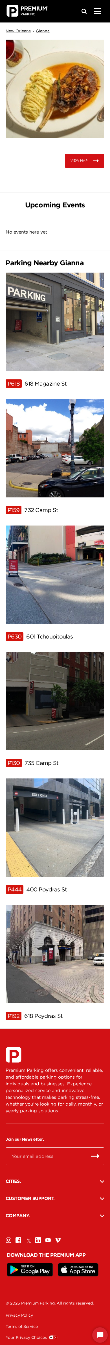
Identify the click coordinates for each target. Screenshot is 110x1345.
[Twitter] (28, 1240)
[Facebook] (18, 1240)
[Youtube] (48, 1240)
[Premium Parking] (13, 1055)
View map (79, 160)
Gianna (43, 31)
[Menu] (97, 11)
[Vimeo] (58, 1240)
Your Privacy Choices (26, 1337)
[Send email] (95, 1156)
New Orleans (18, 31)
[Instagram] (8, 1240)
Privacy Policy (19, 1315)
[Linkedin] (38, 1240)
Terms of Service (22, 1326)
